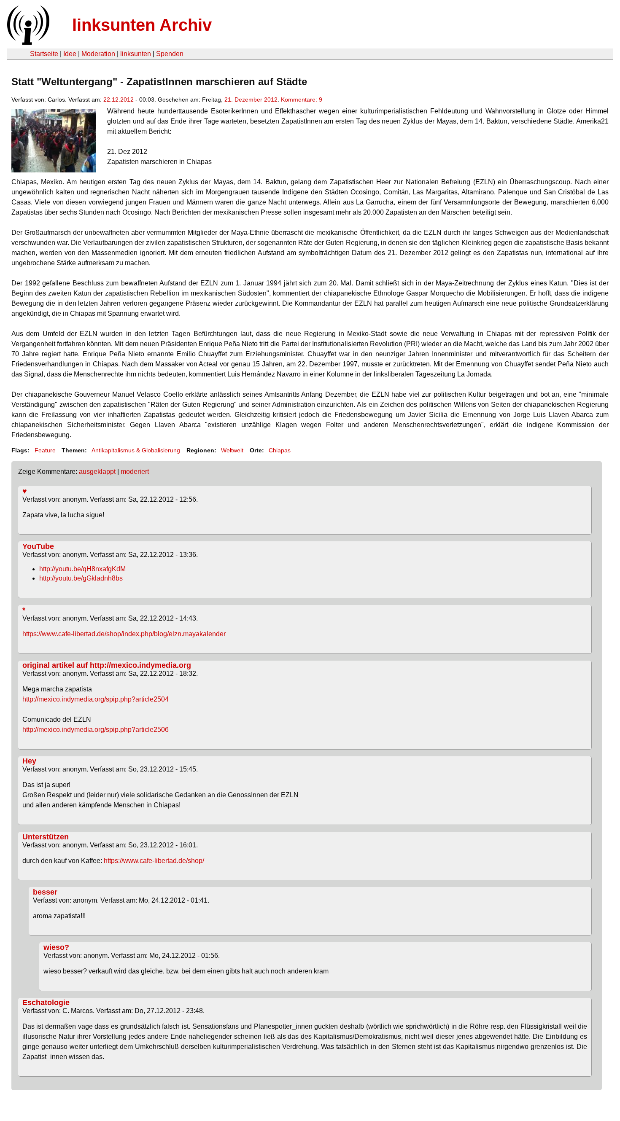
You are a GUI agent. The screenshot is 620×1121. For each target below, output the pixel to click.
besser (45, 892)
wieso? (56, 947)
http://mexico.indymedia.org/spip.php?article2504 (95, 699)
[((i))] (27, 42)
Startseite (44, 53)
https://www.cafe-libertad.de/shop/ (154, 860)
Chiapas (280, 450)
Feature (45, 450)
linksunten (135, 53)
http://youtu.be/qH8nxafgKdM (82, 569)
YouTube (38, 546)
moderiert (135, 471)
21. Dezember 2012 (251, 99)
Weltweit (232, 450)
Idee (69, 53)
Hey (29, 761)
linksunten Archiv (142, 25)
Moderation (98, 53)
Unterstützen (45, 837)
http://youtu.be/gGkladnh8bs (81, 578)
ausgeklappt (97, 471)
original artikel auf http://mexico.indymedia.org (106, 665)
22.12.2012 (118, 99)
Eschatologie (46, 1002)
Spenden (169, 53)
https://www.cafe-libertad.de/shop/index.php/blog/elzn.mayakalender (124, 633)
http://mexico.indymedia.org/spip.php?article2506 (95, 729)
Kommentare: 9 (301, 99)
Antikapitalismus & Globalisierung (136, 450)
